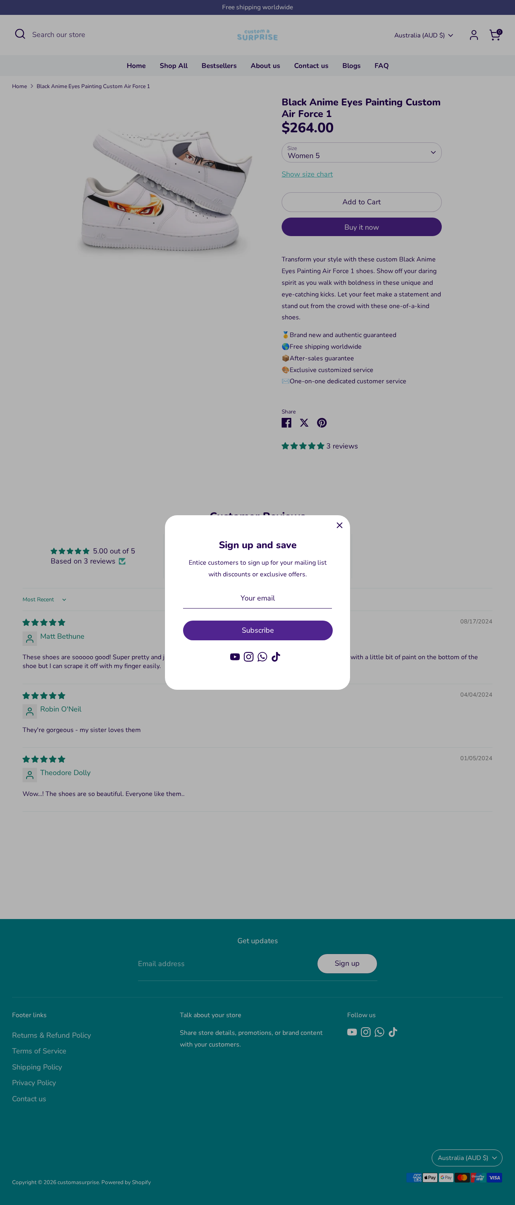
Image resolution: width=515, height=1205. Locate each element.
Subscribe (258, 630)
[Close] (339, 526)
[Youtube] (235, 657)
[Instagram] (248, 657)
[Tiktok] (276, 657)
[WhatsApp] (262, 657)
